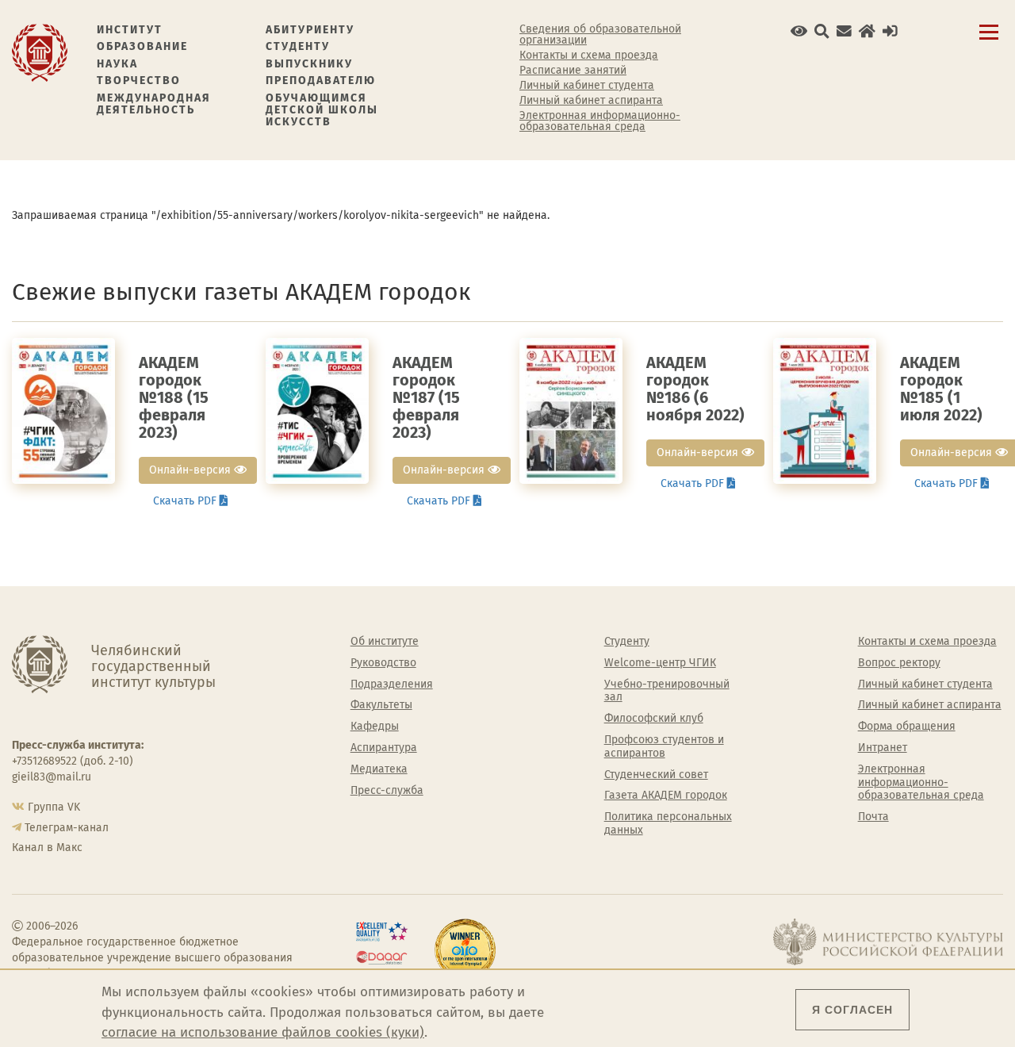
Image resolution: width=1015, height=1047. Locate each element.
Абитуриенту (310, 30)
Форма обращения (907, 726)
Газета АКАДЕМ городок (665, 795)
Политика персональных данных (668, 824)
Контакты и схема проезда (588, 55)
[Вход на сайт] (890, 31)
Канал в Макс (47, 847)
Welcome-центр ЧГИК (660, 663)
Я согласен (852, 1009)
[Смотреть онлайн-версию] (63, 410)
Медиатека (379, 769)
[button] (799, 31)
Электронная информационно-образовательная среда (599, 121)
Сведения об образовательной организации (600, 35)
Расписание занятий (572, 70)
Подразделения (391, 684)
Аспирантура (383, 748)
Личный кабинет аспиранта (591, 100)
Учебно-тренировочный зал (667, 691)
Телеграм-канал (67, 827)
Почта (873, 817)
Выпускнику (309, 64)
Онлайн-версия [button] (191, 470)
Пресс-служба (386, 790)
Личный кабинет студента (586, 85)
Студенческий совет (656, 775)
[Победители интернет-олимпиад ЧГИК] (465, 949)
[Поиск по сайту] (821, 31)
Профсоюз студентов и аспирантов (664, 747)
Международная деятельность (154, 104)
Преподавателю (321, 80)
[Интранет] (867, 31)
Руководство (383, 663)
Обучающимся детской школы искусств (322, 110)
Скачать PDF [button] (186, 501)
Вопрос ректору (899, 663)
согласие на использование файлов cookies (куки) (263, 1032)
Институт (130, 30)
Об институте (384, 641)
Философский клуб (653, 718)
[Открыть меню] (989, 41)
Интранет (882, 748)
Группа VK (54, 807)
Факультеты (381, 705)
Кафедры (374, 726)
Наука (117, 64)
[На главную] (39, 52)
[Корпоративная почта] (844, 31)
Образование (142, 46)
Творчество (139, 80)
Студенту (298, 46)
